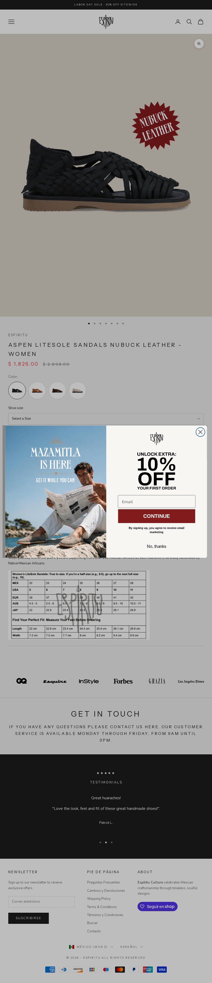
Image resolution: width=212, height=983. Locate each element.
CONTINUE (156, 516)
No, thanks (156, 546)
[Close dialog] (200, 431)
